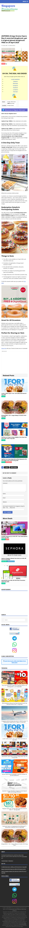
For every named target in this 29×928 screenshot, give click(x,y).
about (16, 909)
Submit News (4, 860)
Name (4, 493)
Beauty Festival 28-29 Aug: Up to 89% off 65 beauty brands (13, 869)
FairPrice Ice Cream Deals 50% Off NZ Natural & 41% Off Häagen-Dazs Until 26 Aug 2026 (14, 460)
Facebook (15, 87)
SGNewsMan (12, 45)
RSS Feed (15, 91)
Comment (5, 483)
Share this (3, 348)
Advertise (11, 860)
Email (4, 497)
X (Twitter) (15, 89)
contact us (15, 910)
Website (5, 502)
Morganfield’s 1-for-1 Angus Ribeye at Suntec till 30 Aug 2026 (13, 416)
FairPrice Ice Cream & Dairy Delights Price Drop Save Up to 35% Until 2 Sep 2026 (14, 438)
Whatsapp (15, 83)
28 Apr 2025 (5, 45)
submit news (23, 909)
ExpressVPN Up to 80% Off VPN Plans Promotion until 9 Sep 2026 (13, 581)
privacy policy (12, 909)
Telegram (15, 81)
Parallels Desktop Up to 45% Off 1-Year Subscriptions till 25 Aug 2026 (14, 537)
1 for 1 (6, 467)
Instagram (15, 85)
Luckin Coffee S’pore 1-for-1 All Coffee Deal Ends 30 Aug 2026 (13, 394)
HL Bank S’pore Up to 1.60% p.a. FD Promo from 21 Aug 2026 (14, 867)
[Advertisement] (14, 23)
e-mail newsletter (15, 79)
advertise (19, 909)
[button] (25, 1)
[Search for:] (14, 620)
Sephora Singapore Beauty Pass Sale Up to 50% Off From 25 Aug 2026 (13, 559)
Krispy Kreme (14, 467)
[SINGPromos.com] (14, 8)
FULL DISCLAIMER (22, 924)
